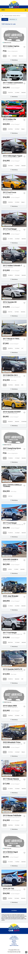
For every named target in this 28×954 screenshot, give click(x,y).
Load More (14, 910)
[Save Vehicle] (24, 47)
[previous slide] (2, 36)
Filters (5, 19)
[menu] (25, 10)
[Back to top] (26, 952)
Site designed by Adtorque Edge (14, 951)
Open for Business (14, 945)
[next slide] (26, 36)
